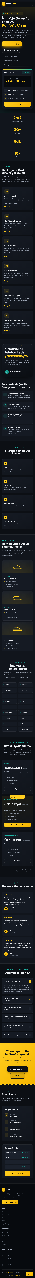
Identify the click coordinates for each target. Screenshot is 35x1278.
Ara (31, 1274)
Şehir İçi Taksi (6, 1211)
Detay (6, 206)
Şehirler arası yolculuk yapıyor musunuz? (14, 1027)
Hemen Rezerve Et (17, 825)
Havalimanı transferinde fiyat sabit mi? (14, 999)
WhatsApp (19, 1076)
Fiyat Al (17, 789)
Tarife (3, 1238)
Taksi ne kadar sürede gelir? (13, 981)
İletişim (4, 1244)
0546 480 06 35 (19, 1069)
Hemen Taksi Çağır (13, 44)
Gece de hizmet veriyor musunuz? (15, 1035)
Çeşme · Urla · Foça (7, 1265)
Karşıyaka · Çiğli (6, 1258)
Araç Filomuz (5, 1235)
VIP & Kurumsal (6, 1221)
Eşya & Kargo (6, 1224)
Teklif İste (17, 861)
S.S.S (3, 1241)
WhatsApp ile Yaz (12, 50)
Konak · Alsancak (7, 1252)
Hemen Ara (18, 1173)
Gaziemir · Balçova (7, 1261)
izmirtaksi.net (15, 1129)
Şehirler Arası (6, 1217)
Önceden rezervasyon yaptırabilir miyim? (15, 1018)
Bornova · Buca (6, 1255)
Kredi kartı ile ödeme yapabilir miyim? (14, 1009)
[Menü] (31, 4)
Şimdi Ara (18, 104)
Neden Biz (5, 1232)
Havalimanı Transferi (8, 1214)
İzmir (11, 4)
